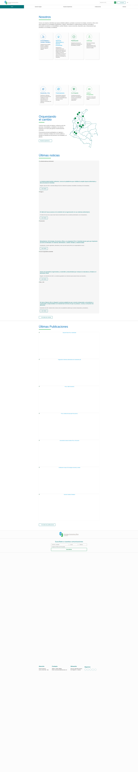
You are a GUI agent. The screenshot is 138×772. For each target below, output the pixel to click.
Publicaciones (98, 6)
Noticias (124, 6)
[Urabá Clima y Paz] (75, 118)
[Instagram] (90, 670)
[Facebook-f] (88, 670)
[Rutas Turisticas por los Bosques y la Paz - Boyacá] (83, 125)
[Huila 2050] (76, 133)
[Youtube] (93, 670)
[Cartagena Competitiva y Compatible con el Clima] (77, 114)
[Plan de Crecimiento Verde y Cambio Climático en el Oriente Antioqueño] (78, 123)
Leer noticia (43, 188)
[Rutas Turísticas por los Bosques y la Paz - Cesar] (83, 116)
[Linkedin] (85, 670)
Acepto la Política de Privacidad (58, 546)
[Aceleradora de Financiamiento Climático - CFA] (80, 126)
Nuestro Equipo (38, 6)
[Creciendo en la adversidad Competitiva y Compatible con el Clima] (79, 112)
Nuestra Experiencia (67, 6)
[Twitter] (95, 670)
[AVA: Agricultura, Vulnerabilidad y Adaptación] (74, 132)
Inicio (12, 6)
